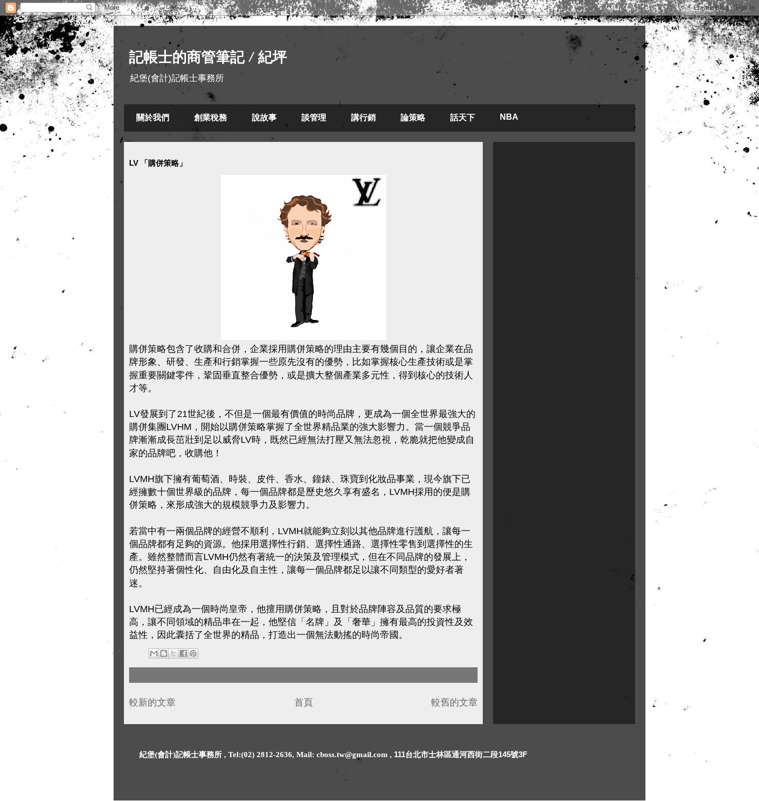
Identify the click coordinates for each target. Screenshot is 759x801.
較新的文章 (152, 702)
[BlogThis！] (164, 653)
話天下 (462, 117)
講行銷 (363, 117)
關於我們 (152, 117)
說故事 (264, 117)
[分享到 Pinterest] (193, 653)
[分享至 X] (173, 653)
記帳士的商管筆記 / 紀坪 (208, 57)
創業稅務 (210, 117)
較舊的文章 (454, 702)
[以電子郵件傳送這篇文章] (154, 653)
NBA (509, 117)
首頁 (303, 702)
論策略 (413, 117)
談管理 (314, 117)
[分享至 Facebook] (183, 653)
